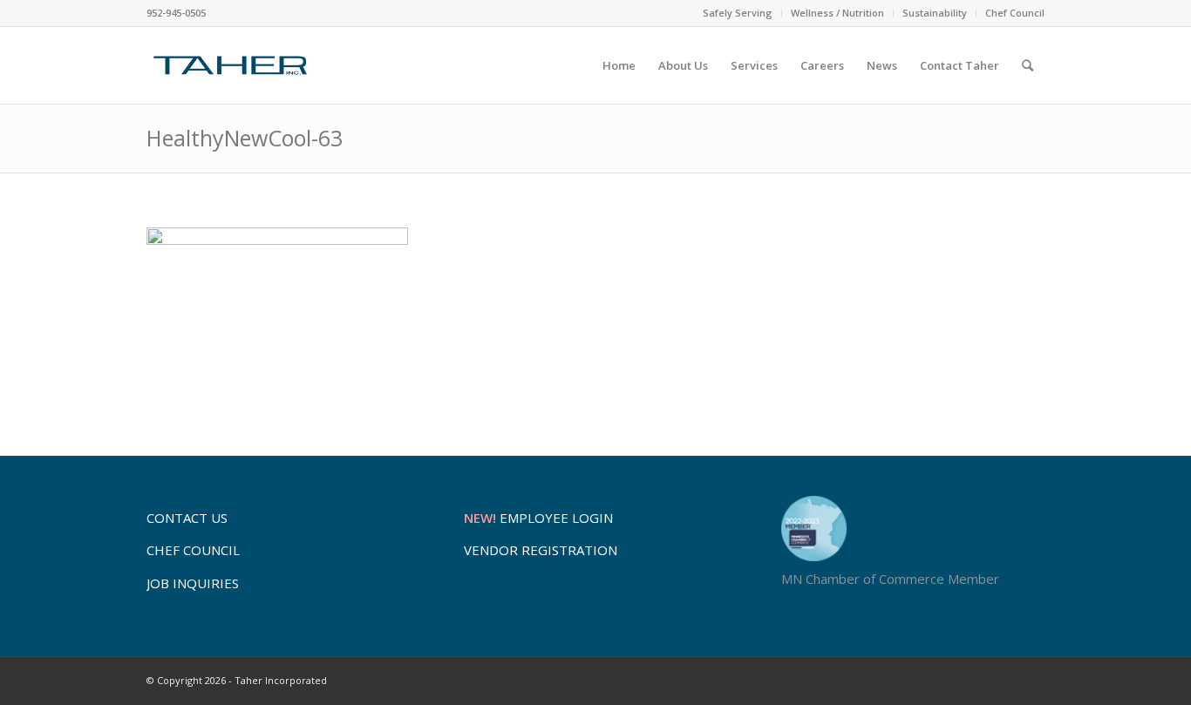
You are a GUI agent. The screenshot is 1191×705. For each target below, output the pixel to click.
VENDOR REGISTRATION (540, 550)
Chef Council (1015, 12)
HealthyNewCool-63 (244, 138)
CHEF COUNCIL (193, 550)
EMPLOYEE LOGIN (538, 517)
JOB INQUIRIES (192, 583)
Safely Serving (737, 12)
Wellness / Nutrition (837, 12)
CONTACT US (187, 517)
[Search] (1028, 65)
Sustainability (934, 12)
